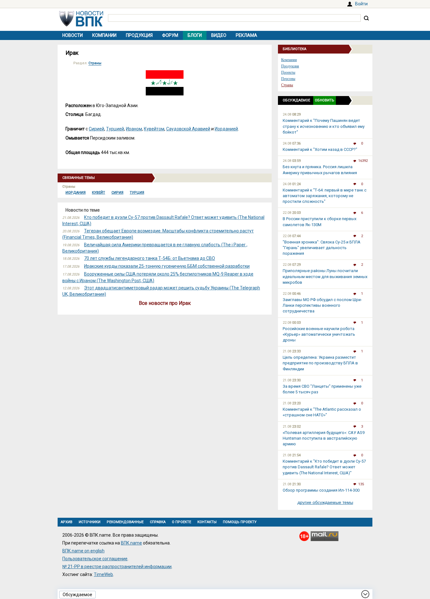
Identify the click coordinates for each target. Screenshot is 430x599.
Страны (94, 63)
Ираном (134, 128)
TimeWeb (103, 574)
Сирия (117, 193)
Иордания (75, 193)
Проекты (288, 72)
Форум (170, 35)
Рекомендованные (125, 522)
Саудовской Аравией (188, 128)
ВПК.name (131, 542)
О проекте (181, 522)
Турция (137, 193)
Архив (66, 522)
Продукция (139, 35)
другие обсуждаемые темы (325, 502)
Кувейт (98, 193)
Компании (104, 35)
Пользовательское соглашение (94, 558)
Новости (72, 35)
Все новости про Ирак (165, 303)
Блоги (195, 35)
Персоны (288, 79)
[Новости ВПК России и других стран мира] (81, 24)
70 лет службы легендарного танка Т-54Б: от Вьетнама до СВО (149, 258)
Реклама (246, 35)
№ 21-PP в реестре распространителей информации (117, 566)
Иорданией (226, 128)
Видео (218, 35)
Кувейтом (154, 128)
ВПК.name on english (83, 550)
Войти (361, 3)
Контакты (207, 522)
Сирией (96, 128)
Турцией (115, 128)
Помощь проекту (240, 522)
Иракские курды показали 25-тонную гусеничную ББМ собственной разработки (167, 266)
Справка (158, 522)
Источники (89, 522)
